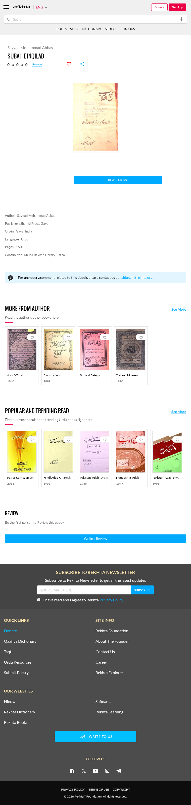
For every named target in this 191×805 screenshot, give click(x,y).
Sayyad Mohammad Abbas (36, 216)
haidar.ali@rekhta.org (135, 277)
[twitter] (84, 771)
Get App (177, 7)
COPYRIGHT (121, 789)
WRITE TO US (100, 736)
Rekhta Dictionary (19, 712)
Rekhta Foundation (112, 631)
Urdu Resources (17, 662)
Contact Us (105, 652)
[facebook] (72, 771)
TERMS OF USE (99, 789)
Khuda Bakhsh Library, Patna (44, 255)
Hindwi (10, 701)
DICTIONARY (92, 29)
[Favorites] (71, 64)
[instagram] (107, 771)
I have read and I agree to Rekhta (83, 599)
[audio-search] (182, 19)
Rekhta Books (16, 722)
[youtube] (95, 771)
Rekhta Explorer (109, 673)
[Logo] (21, 7)
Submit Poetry (16, 673)
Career (101, 662)
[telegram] (119, 771)
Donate (159, 7)
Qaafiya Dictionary (20, 641)
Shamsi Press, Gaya (34, 224)
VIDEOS (111, 29)
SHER (74, 29)
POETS (61, 29)
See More (178, 309)
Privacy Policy (111, 599)
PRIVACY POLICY (73, 789)
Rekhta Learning (109, 712)
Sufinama (103, 701)
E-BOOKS (128, 29)
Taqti (8, 652)
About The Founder (112, 641)
